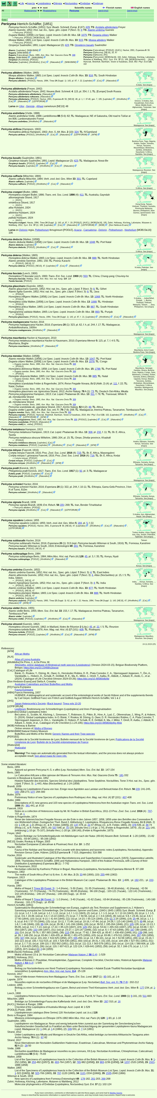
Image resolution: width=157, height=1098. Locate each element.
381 (28, 805)
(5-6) (54, 116)
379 (134, 825)
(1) (116, 59)
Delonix (23, 230)
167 (132, 929)
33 (81, 874)
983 (102, 1062)
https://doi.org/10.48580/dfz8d (93, 678)
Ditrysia (58, 3)
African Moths (22, 654)
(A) (65, 556)
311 (92, 394)
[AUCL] (118, 50)
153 (35, 929)
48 (147, 825)
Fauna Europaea (24, 689)
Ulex (21, 106)
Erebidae (85, 3)
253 (34, 1062)
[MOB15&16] (39, 37)
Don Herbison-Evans (119, 225)
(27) (33, 792)
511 (145, 996)
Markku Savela (116, 1093)
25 (134, 918)
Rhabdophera (49, 11)
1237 (127, 1062)
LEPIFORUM (39, 101)
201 (76, 546)
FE (105, 55)
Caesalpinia (90, 230)
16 (119, 1001)
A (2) (75, 407)
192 (136, 880)
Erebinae (98, 3)
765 (79, 1062)
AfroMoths (34, 62)
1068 (97, 296)
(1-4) (82, 954)
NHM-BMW (33, 50)
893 (97, 312)
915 (81, 40)
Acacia (78, 230)
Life (22, 3)
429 (88, 27)
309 (74, 389)
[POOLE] (28, 32)
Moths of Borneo (43, 728)
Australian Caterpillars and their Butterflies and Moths (44, 684)
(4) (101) (61, 629)
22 (98, 626)
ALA (151, 59)
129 (85, 927)
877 (91, 588)
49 (141, 921)
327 (22, 938)
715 (79, 453)
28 (26, 1045)
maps (149, 85)
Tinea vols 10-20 (72, 703)
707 (150, 811)
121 (148, 827)
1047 (92, 358)
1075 (84, 35)
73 (92, 391)
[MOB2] (132, 59)
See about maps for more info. (50, 756)
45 (86, 556)
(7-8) (55, 409)
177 (142, 987)
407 (125, 797)
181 (121, 775)
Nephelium (130, 230)
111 (115, 383)
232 (99, 432)
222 (151, 880)
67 (42, 1037)
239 (140, 932)
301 (79, 178)
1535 (108, 1073)
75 (67, 827)
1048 (92, 242)
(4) (61, 194)
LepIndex (21, 50)
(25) (62, 505)
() (103, 11)
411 (82, 194)
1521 (152, 1062)
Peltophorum (42, 230)
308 (73, 55)
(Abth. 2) (85, 383)
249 (70, 1029)
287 (139, 935)
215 (67, 932)
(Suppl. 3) (57, 600)
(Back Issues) (54, 703)
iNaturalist (55, 62)
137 (76, 825)
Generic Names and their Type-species (73, 734)
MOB (101, 225)
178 (83, 1078)
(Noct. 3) (56, 30)
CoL (43, 62)
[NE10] (107, 52)
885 (94, 376)
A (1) (77, 391)
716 (92, 455)
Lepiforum (20, 709)
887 (93, 306)
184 (80, 523)
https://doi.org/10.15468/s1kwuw (41, 667)
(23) (138, 789)
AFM (94, 134)
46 (89, 407)
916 (91, 75)
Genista (30, 106)
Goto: (5, 20)
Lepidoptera (44, 3)
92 (80, 471)
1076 (91, 361)
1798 (97, 369)
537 (54, 827)
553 (85, 276)
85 (105, 976)
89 (42, 924)
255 (102, 874)
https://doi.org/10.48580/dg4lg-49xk (103, 723)
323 (37, 1073)
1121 (83, 1073)
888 (94, 258)
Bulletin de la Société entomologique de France (62, 742)
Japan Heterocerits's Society (30, 703)
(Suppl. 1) (57, 81)
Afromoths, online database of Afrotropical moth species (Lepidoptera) (52, 665)
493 (57, 1062)
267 (106, 1001)
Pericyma (74, 11)
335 (75, 938)
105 (132, 924)
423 (67, 45)
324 (76, 132)
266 (103, 1078)
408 (81, 629)
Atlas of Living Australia (27, 659)
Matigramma (30, 11)
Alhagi (39, 106)
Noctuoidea (71, 3)
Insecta (31, 3)
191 (17, 932)
